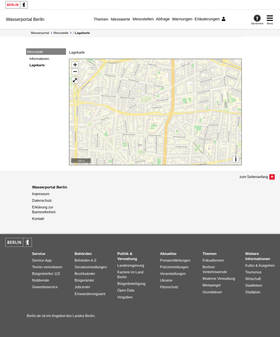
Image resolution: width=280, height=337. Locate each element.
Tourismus (253, 272)
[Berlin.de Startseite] (16, 4)
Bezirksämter (85, 274)
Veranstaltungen (173, 274)
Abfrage (163, 19)
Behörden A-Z (86, 260)
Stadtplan (252, 292)
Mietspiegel (212, 285)
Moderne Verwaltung (219, 278)
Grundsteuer (212, 292)
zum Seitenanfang (253, 177)
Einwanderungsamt (90, 294)
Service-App (42, 260)
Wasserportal (40, 33)
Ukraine (166, 280)
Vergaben (125, 297)
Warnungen (182, 19)
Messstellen (143, 19)
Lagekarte (37, 65)
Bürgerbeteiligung (131, 284)
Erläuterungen (207, 19)
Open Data (125, 290)
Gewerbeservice (45, 287)
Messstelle (61, 33)
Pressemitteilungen (175, 260)
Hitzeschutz (169, 287)
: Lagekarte (81, 33)
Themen (101, 19)
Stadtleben (253, 285)
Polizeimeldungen (174, 267)
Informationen (39, 59)
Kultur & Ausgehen (260, 265)
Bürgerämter (84, 280)
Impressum (40, 194)
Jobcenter (82, 287)
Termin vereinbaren (47, 267)
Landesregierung (130, 265)
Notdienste (40, 280)
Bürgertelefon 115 (46, 274)
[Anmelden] (224, 19)
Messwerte (120, 19)
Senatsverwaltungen (91, 267)
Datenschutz (42, 200)
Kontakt (38, 219)
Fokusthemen (213, 260)
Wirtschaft (253, 279)
